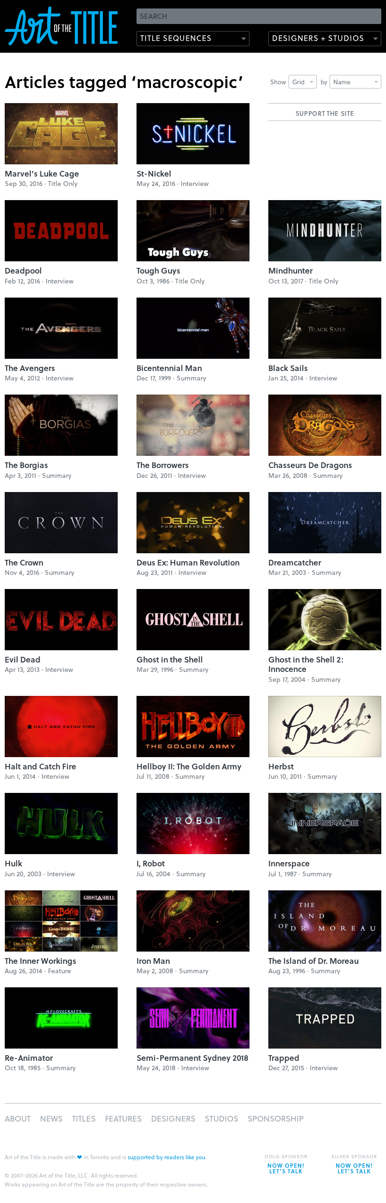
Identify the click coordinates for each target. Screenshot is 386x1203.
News (51, 1118)
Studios (221, 1118)
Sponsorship (276, 1118)
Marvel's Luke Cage (42, 173)
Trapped (283, 1058)
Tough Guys (158, 270)
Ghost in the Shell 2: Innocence (305, 664)
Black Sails (288, 368)
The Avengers (30, 368)
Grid (298, 81)
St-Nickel (154, 173)
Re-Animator (29, 1058)
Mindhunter (290, 270)
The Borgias (26, 465)
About (18, 1118)
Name (341, 81)
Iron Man (153, 961)
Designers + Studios (318, 37)
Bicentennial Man (169, 368)
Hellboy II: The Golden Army (189, 766)
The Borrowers (163, 465)
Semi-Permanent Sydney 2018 (193, 1058)
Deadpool (23, 270)
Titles (84, 1118)
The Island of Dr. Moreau (313, 961)
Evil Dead (22, 659)
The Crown (24, 562)
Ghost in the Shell (170, 659)
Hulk (13, 863)
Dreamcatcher (294, 562)
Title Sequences (176, 37)
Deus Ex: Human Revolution (188, 562)
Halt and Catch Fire (40, 766)
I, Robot (151, 863)
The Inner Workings (40, 961)
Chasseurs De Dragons (310, 465)
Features (123, 1118)
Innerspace (289, 863)
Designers (173, 1118)
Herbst (281, 766)
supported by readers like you (166, 1157)
